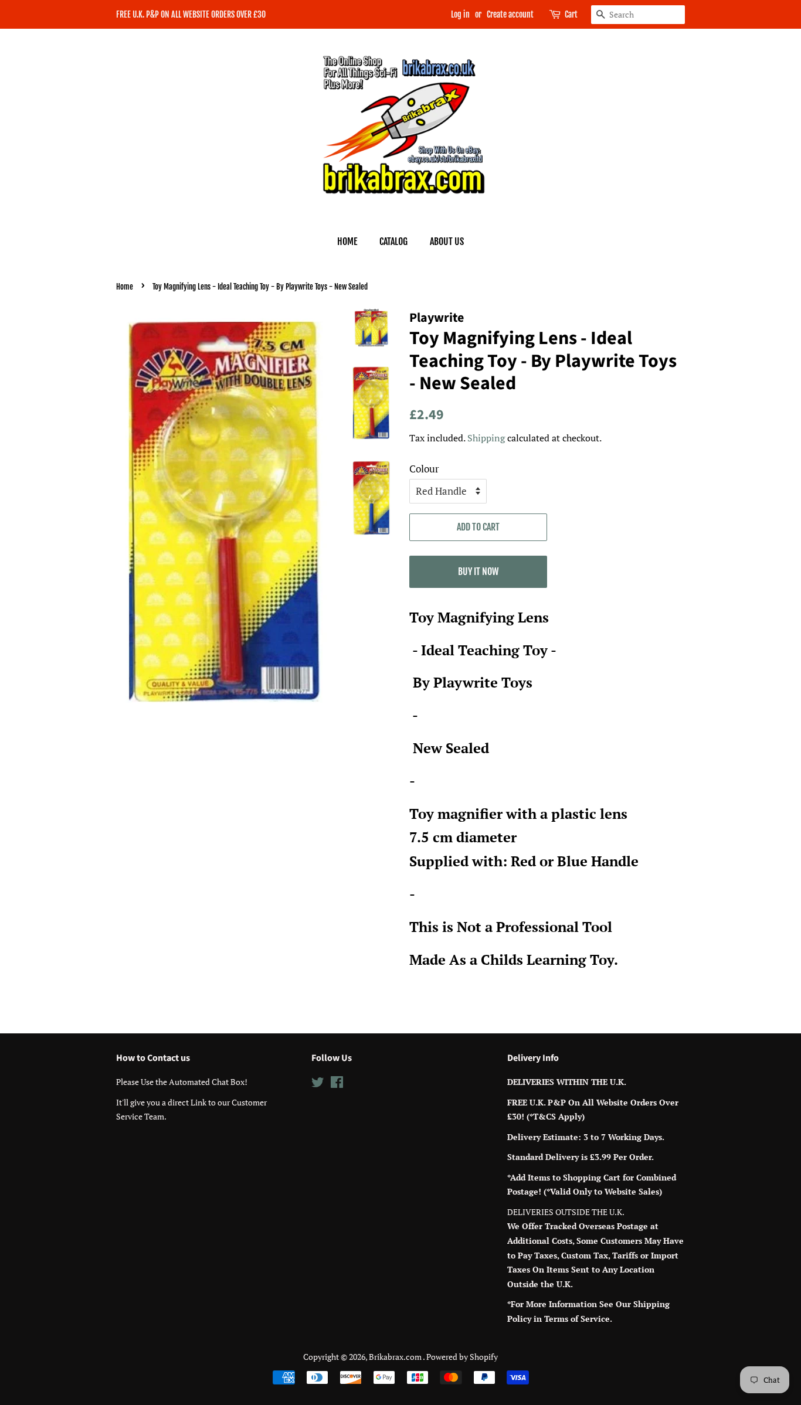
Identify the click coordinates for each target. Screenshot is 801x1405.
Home (347, 241)
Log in (460, 14)
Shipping (486, 437)
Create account (510, 14)
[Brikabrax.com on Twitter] (317, 1084)
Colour (424, 468)
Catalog (393, 241)
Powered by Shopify (462, 1356)
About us (447, 241)
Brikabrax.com (396, 1356)
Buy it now (478, 571)
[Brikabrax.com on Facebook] (337, 1084)
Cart (571, 14)
